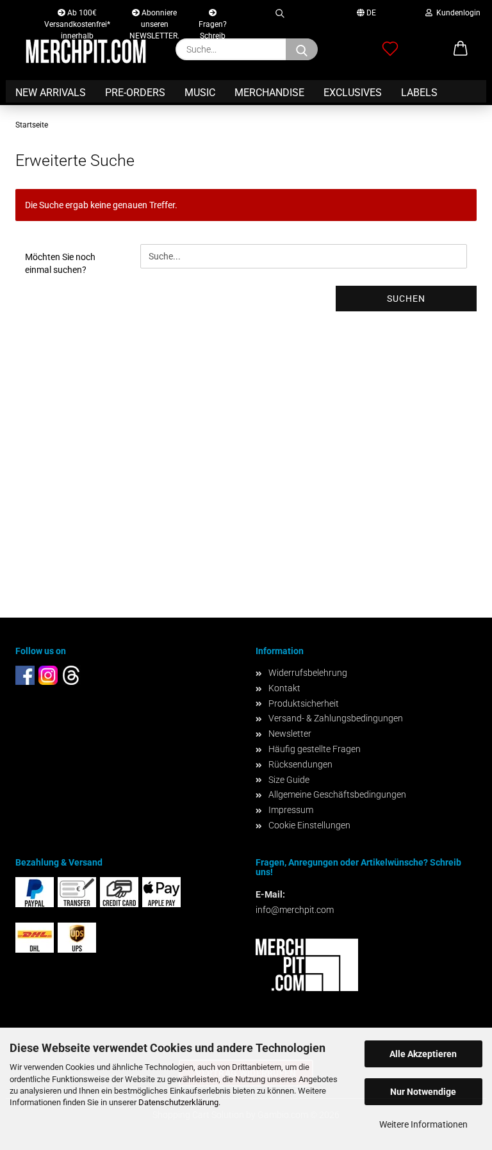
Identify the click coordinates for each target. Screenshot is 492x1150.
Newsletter (289, 733)
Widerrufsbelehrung (307, 673)
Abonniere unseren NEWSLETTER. (154, 15)
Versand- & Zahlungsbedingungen (335, 718)
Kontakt (284, 688)
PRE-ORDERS (135, 92)
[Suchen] (279, 11)
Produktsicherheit (303, 703)
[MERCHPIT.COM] (85, 51)
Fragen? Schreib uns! (213, 21)
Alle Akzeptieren (423, 1054)
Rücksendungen (300, 764)
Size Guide (288, 780)
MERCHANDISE (269, 92)
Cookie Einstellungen (309, 825)
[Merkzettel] (390, 49)
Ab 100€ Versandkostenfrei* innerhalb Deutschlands (77, 15)
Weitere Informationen (423, 1124)
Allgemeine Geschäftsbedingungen (337, 794)
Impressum (290, 810)
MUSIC (199, 92)
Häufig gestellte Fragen (314, 749)
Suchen (406, 298)
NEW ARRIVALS (50, 92)
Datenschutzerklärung (178, 1102)
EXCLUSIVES (353, 92)
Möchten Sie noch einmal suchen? (60, 263)
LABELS (419, 92)
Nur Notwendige (423, 1092)
